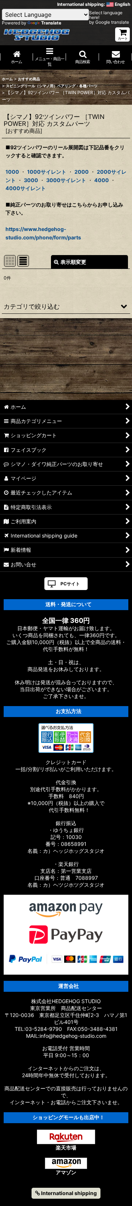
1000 (12, 172)
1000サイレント (46, 172)
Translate (51, 23)
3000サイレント (66, 180)
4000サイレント (26, 188)
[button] (82, 57)
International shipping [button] (68, 1193)
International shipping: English (93, 4)
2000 (81, 172)
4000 (101, 180)
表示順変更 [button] (73, 262)
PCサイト (70, 583)
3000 (31, 180)
